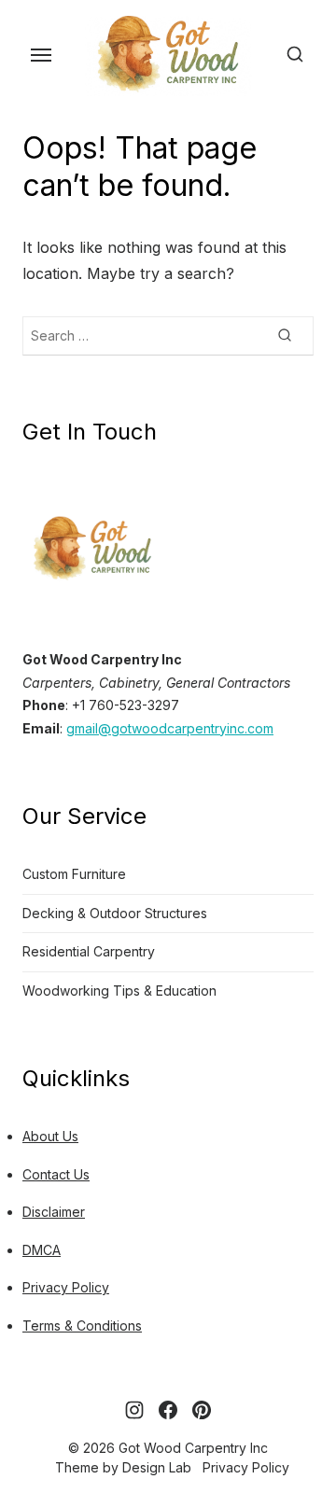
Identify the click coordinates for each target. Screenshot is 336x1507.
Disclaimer (53, 1212)
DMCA (41, 1250)
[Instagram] (134, 1410)
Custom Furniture (74, 874)
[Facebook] (168, 1410)
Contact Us (56, 1174)
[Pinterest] (202, 1410)
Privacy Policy (65, 1287)
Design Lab (156, 1467)
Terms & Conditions (82, 1325)
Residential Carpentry (88, 951)
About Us (50, 1136)
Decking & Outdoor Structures (114, 913)
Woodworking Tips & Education (119, 990)
